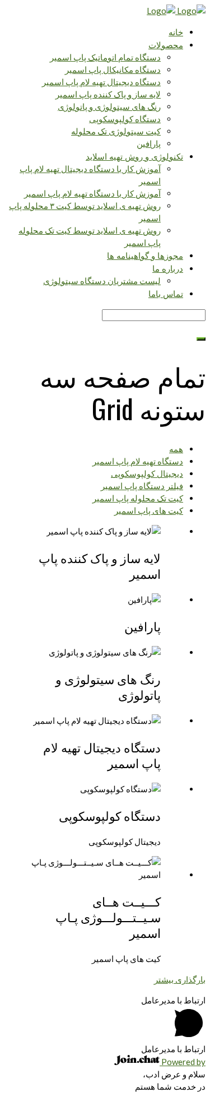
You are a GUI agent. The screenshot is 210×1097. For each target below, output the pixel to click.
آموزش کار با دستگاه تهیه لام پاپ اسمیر (92, 193)
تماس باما (165, 293)
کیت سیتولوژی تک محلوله (116, 131)
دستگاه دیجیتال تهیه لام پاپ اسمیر (101, 82)
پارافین (149, 143)
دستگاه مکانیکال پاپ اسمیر (113, 69)
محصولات (165, 44)
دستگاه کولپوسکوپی (125, 119)
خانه (176, 31)
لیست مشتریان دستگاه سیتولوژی (102, 281)
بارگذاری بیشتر (180, 979)
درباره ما (167, 268)
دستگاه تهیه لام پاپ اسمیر (137, 461)
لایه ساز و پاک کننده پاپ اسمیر (108, 94)
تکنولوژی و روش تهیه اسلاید (134, 156)
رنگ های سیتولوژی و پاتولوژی (109, 106)
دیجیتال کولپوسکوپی (147, 473)
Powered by (183, 1062)
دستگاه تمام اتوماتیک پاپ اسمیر (105, 57)
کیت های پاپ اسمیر (148, 510)
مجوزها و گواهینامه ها (145, 255)
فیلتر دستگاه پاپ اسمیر (142, 486)
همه (176, 449)
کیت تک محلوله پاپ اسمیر (137, 498)
